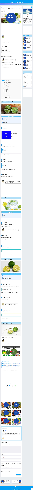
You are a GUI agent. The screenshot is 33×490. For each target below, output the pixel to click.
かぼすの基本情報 (6, 83)
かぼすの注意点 (6, 91)
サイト (2, 460)
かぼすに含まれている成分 (7, 84)
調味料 (20, 2)
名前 (2, 454)
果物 (17, 2)
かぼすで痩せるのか (5, 88)
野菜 (15, 2)
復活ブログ (16, 0)
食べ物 (27, 73)
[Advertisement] (11, 29)
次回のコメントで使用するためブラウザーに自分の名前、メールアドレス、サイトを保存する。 (11, 463)
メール (2, 457)
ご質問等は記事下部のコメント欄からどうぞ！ (16, 4)
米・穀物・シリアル (12, 2)
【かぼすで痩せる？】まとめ (6, 97)
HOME (17, 486)
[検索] (31, 7)
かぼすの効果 (5, 85)
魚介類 (27, 77)
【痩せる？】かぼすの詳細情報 (7, 82)
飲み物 (22, 2)
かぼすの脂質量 (6, 90)
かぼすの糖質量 (6, 89)
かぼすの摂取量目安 (6, 86)
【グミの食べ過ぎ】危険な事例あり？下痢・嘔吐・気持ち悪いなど (11, 365)
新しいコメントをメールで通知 (6, 471)
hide (7, 80)
